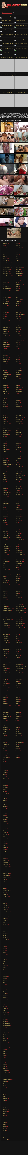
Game (17, 404)
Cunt (4, 655)
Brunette (4, 484)
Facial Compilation (19, 314)
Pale (3, 783)
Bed (3, 415)
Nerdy (4, 735)
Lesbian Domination (20, 608)
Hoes (17, 490)
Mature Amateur (19, 675)
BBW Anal (5, 372)
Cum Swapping (6, 649)
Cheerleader (5, 537)
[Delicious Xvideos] (14, 5)
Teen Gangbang (6, 1075)
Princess (4, 843)
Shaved (4, 944)
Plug (3, 826)
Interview (17, 541)
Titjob (4, 1113)
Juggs (17, 569)
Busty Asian (5, 494)
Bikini (4, 436)
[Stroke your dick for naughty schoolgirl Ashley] (21, 18)
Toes (4, 1117)
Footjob (17, 372)
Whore (17, 727)
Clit (3, 559)
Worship (17, 750)
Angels (4, 310)
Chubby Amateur (6, 546)
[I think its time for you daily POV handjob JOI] (7, 18)
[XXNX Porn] (21, 127)
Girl (16, 430)
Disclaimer (4, 1153)
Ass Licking (5, 353)
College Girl (5, 578)
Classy (4, 556)
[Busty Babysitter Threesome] (21, 100)
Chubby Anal (5, 548)
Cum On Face (5, 640)
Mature (17, 670)
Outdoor (4, 772)
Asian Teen (5, 346)
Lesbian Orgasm (19, 621)
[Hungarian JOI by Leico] (7, 65)
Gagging (17, 402)
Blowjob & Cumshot (7, 464)
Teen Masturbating (6, 1079)
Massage (17, 660)
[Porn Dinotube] (21, 180)
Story (4, 1017)
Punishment (5, 853)
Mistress (4, 695)
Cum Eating (5, 627)
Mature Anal (18, 677)
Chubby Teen (5, 550)
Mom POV (5, 707)
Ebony (17, 265)
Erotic (17, 286)
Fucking (17, 389)
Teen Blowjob (5, 1072)
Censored (5, 531)
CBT (3, 505)
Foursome (18, 374)
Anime (4, 314)
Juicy (17, 572)
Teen (4, 1068)
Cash (4, 522)
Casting (4, 524)
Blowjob (4, 462)
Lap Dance (18, 591)
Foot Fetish (18, 368)
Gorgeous (18, 447)
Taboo (4, 1055)
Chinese (4, 539)
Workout (17, 748)
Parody (4, 789)
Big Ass (4, 421)
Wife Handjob (18, 735)
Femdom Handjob (19, 338)
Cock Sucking (5, 574)
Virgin (17, 703)
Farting (17, 320)
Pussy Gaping (5, 864)
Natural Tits (5, 729)
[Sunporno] (14, 233)
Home (17, 492)
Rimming (4, 894)
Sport (4, 1006)
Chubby (4, 544)
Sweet (4, 1049)
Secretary (4, 926)
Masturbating (18, 664)
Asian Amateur (6, 327)
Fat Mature (18, 327)
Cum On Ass (5, 638)
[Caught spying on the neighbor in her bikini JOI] (7, 100)
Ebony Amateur (19, 267)
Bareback (4, 402)
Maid (17, 653)
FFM (16, 305)
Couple (4, 599)
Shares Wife (5, 939)
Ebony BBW (18, 271)
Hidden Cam (18, 484)
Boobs (4, 468)
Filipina (17, 346)
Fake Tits (17, 316)
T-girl (4, 1053)
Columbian (5, 582)
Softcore (4, 989)
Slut (3, 974)
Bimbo (4, 438)
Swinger (4, 1051)
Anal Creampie (6, 290)
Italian (17, 544)
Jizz (16, 567)
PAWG (4, 774)
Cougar (4, 597)
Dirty (3, 677)
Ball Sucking (5, 395)
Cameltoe (5, 511)
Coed (4, 576)
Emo (16, 282)
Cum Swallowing (6, 647)
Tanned (4, 1059)
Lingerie (17, 629)
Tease (4, 1066)
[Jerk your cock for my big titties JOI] (21, 36)
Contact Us (23, 1153)
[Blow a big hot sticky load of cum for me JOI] (21, 65)
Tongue (4, 1122)
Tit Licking (5, 1111)
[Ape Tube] (7, 180)
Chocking (4, 541)
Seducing (4, 929)
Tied (3, 1094)
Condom (4, 587)
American (4, 282)
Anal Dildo (5, 295)
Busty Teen (5, 499)
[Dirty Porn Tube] (7, 148)
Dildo (4, 670)
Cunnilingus (5, 653)
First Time (17, 353)
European (18, 292)
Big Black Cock (6, 423)
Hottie (17, 507)
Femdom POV (18, 340)
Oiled (4, 750)
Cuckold (4, 617)
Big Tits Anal (5, 434)
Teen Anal (5, 1070)
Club (4, 567)
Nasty (4, 725)
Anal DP (4, 292)
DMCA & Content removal (16, 1153)
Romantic (4, 901)
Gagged (17, 400)
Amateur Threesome (7, 275)
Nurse (4, 742)
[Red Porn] (7, 137)
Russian (4, 909)
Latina (17, 595)
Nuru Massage (6, 744)
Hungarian (18, 518)
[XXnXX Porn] (21, 158)
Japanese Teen (19, 561)
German (17, 411)
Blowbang (5, 460)
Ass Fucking (5, 350)
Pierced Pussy (5, 810)
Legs (17, 599)
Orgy (4, 768)
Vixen (17, 705)
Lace (17, 587)
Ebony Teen (18, 277)
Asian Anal (5, 329)
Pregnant (4, 838)
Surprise (4, 1044)
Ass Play (4, 355)
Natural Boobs (5, 727)
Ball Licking (5, 393)
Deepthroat (5, 668)
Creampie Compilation (7, 608)
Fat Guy (17, 325)
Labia (17, 584)
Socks (4, 984)
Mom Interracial (6, 705)
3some (4, 247)
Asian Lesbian (5, 340)
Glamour (17, 436)
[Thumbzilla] (7, 169)
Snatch (4, 982)
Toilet (4, 1120)
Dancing (4, 664)
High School (18, 488)
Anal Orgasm (5, 303)
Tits (3, 1115)
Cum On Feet (5, 642)
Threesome (5, 1090)
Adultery (4, 254)
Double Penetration (19, 252)
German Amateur (19, 413)
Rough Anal (5, 905)
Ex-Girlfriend (18, 295)
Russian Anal (5, 914)
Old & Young (5, 753)
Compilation (5, 584)
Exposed (17, 301)
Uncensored (5, 1139)
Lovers (17, 634)
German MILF (18, 419)
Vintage (17, 701)
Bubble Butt (5, 486)
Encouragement (19, 284)
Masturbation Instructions (21, 666)
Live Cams (18, 632)
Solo (3, 991)
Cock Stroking (5, 572)
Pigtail (4, 815)
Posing (4, 836)
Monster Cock (5, 712)
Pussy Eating (5, 862)
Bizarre (4, 445)
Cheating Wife (5, 535)
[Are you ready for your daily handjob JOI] (21, 31)
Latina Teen (18, 597)
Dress (17, 256)
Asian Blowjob (5, 333)
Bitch (4, 443)
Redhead (4, 883)
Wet (16, 720)
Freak (17, 376)
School (4, 922)
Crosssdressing (6, 612)
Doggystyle (5, 683)
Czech (4, 660)
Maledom (17, 655)
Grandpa (17, 453)
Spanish (4, 997)
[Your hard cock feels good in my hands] (21, 27)
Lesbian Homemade (20, 612)
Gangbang (18, 406)
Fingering (17, 350)
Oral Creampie (6, 763)
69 (3, 250)
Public (4, 849)
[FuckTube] (7, 127)
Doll (3, 685)
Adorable (4, 252)
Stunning (4, 1040)
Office (4, 748)
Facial (17, 312)
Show (4, 952)
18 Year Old (5, 243)
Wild (16, 744)
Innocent (17, 529)
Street (4, 1027)
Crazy (4, 604)
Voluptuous (18, 707)
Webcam (17, 716)
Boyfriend (4, 477)
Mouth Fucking (6, 716)
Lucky (17, 636)
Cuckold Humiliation (7, 619)
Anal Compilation (6, 288)
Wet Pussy (18, 722)
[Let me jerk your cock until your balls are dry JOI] (21, 54)
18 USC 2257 (9, 1153)
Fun (16, 393)
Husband (17, 520)
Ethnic (17, 290)
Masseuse (18, 662)
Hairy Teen (18, 471)
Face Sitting (18, 310)
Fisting (17, 359)
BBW (4, 370)
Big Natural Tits (6, 430)
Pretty (4, 841)
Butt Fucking (5, 503)
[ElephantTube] (21, 190)
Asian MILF (5, 342)
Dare (4, 666)
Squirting (4, 1012)
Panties (4, 785)
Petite (4, 804)
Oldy (3, 759)
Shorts (4, 950)
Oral (3, 761)
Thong (4, 1087)
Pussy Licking (5, 866)
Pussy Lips (5, 868)
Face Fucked (18, 307)
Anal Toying (5, 307)
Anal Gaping (5, 301)
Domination (5, 687)
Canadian (5, 516)
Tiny (3, 1102)
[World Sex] (7, 158)
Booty (4, 473)
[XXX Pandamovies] (7, 211)
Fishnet (17, 357)
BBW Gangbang (6, 374)
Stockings (5, 1014)
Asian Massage (6, 344)
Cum (4, 621)
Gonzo (17, 445)
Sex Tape (4, 935)
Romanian (5, 899)
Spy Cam (4, 1008)
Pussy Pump (5, 871)
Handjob (17, 473)
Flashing (17, 363)
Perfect (4, 800)
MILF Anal (18, 642)
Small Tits (5, 976)
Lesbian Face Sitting (20, 610)
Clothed (4, 565)
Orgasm (4, 765)
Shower (4, 954)
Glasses (17, 438)
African (4, 256)
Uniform (17, 692)
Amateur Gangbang (7, 265)
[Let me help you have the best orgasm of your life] (7, 45)
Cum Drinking (5, 625)
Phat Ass (4, 806)
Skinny (4, 961)
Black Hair (5, 453)
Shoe (4, 946)
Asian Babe (5, 331)
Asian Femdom (6, 335)
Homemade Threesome (20, 496)
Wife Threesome (19, 742)
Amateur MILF (5, 271)
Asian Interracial (6, 338)
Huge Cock (18, 514)
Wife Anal (17, 731)
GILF (16, 398)
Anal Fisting (5, 299)
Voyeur (17, 710)
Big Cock (4, 428)
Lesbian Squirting (19, 623)
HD (16, 462)
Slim (3, 969)
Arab (4, 318)
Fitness (17, 361)
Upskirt (17, 697)
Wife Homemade (19, 738)
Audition (4, 363)
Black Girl (4, 451)
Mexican (17, 685)
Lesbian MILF (18, 617)
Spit (3, 1004)
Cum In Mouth (5, 632)
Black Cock (5, 449)
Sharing (4, 941)
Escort (17, 288)
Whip (17, 725)
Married (17, 657)
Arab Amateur (5, 320)
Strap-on (4, 1021)
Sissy (4, 959)
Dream (17, 254)
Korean (17, 582)
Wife (16, 729)
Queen (4, 879)
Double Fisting (18, 250)
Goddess (17, 443)
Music (4, 722)
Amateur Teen (5, 273)
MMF (17, 651)
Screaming (5, 924)
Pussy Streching (6, 875)
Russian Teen (5, 916)
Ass (3, 348)
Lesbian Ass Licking (20, 606)
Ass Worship (5, 359)
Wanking (17, 712)
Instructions (18, 533)
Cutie (4, 657)
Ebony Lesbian (19, 273)
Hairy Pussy (18, 468)
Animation (5, 312)
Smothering (5, 980)
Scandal (4, 920)
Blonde (4, 458)
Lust (16, 638)
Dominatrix (5, 690)
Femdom (17, 335)
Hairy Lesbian (18, 466)
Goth (16, 449)
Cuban (4, 614)
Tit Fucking (5, 1109)
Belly (4, 419)
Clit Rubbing (5, 561)
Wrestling (17, 753)
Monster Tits (5, 714)
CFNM (4, 509)
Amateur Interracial (6, 267)
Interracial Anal (19, 539)
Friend (17, 385)
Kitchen (17, 578)
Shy (3, 956)
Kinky (17, 574)
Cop (3, 589)
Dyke (17, 262)
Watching (17, 714)
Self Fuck (4, 931)
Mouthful (4, 718)
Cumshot (4, 651)
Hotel (17, 505)
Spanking (4, 999)
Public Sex (5, 851)
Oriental (4, 770)
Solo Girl (4, 993)
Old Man (4, 755)
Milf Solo (17, 687)
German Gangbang (19, 417)
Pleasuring (5, 823)
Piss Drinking (5, 817)
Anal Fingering (6, 297)
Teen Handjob (5, 1077)
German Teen (18, 423)
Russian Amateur (6, 911)
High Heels (18, 486)
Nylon (4, 746)
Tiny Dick (4, 1105)
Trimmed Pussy (6, 1132)
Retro (4, 888)
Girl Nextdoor (18, 432)
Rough (4, 903)
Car (3, 518)
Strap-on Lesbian (6, 1025)
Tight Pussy (5, 1098)
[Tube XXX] (21, 148)
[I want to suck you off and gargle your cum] (21, 50)
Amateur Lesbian (6, 269)
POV (3, 776)
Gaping (17, 408)
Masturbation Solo (19, 668)
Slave (4, 967)
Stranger (4, 1019)
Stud (3, 1036)
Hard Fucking (18, 477)
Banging (4, 398)
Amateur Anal (5, 260)
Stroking (4, 1034)
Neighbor (4, 733)
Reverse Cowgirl (6, 890)
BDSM (4, 380)
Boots (4, 471)
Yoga (17, 755)
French (17, 378)
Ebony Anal (18, 269)
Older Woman (5, 757)
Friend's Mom (18, 387)
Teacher (4, 1064)
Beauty (4, 413)
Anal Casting (5, 286)
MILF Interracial (19, 647)
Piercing (4, 813)
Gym (16, 460)
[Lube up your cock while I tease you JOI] (7, 40)
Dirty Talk (4, 679)
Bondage (4, 466)
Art (3, 323)
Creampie (5, 606)
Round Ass (5, 907)
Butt (3, 501)
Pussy (4, 858)
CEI (3, 507)
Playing (4, 821)
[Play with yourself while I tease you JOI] (21, 45)
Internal (17, 535)
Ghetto (17, 428)
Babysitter (5, 385)
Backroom (5, 387)
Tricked (4, 1130)
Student (4, 1038)
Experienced (18, 299)
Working (17, 746)
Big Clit (4, 426)
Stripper (4, 1029)
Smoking (4, 978)
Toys (3, 1128)
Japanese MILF (19, 559)
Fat (16, 323)
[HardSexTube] (7, 201)
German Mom (18, 421)
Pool (3, 830)
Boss (4, 475)
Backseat (4, 389)
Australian (5, 365)
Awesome (5, 368)
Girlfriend (17, 434)
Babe (4, 383)
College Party (5, 580)
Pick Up (4, 808)
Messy (17, 681)
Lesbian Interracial (19, 614)
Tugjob (4, 1135)
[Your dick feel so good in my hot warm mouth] (21, 40)
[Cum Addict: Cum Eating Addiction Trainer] (7, 82)
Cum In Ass (5, 629)
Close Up (4, 563)
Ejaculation (18, 280)
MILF (17, 640)
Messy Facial (18, 683)
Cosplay (4, 591)
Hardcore (17, 479)
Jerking (17, 565)
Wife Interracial (19, 740)
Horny (17, 501)
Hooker (17, 499)
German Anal (18, 415)
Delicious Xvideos (7, 13)
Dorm (17, 243)
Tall (3, 1057)
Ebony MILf (18, 275)
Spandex (4, 995)
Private (4, 845)
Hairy (17, 464)
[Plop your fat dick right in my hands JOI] (7, 27)
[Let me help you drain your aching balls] (7, 31)
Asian (4, 325)
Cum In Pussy (5, 634)
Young (17, 757)
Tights (4, 1100)
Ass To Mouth (5, 357)
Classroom (5, 554)
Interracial (18, 537)
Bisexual (4, 441)
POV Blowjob (5, 780)
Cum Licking (5, 636)
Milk (16, 690)
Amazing (4, 280)
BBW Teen (5, 376)
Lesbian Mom (18, 619)
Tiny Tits (4, 1107)
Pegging (4, 798)
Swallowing (5, 1047)
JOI (16, 548)
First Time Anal (19, 355)
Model (4, 699)
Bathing (4, 406)
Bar (3, 400)
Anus (4, 316)
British (4, 481)
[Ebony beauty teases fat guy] (7, 50)
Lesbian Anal (18, 604)
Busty (4, 490)
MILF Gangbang (19, 644)
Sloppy (4, 971)
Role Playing (5, 896)
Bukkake (4, 488)
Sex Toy (4, 937)
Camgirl (4, 514)
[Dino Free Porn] (7, 190)
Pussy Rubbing (6, 873)
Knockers (17, 580)
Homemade (18, 494)
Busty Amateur (5, 492)
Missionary (5, 692)
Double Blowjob (19, 247)
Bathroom (5, 408)
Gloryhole (17, 441)
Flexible (17, 365)
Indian (17, 526)
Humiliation (18, 516)
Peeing (4, 795)
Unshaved (18, 695)
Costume (4, 593)
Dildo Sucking (5, 675)
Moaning (4, 697)
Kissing (17, 576)
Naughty (4, 731)
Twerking (4, 1137)
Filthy (17, 348)
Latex (17, 593)
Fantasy (17, 318)
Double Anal (18, 245)
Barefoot (4, 404)
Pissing (4, 819)
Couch (4, 595)
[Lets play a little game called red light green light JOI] (21, 22)
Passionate (5, 793)
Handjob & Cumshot (20, 475)
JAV (16, 546)
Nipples (4, 738)
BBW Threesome (6, 378)
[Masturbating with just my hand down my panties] (7, 54)
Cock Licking (5, 569)
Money (4, 710)
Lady (17, 589)
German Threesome (20, 426)
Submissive (5, 1042)
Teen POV (5, 1081)
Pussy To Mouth (6, 877)
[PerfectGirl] (21, 211)
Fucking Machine (19, 391)
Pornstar (4, 832)
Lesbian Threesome (20, 627)
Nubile (4, 740)
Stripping (4, 1032)
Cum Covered (5, 623)
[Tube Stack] (21, 222)
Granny (17, 456)
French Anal (18, 383)
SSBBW (4, 918)
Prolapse (4, 847)
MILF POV (18, 649)
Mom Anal (5, 703)
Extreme (17, 303)
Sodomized (5, 987)
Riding (4, 892)
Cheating (4, 533)
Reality (4, 881)
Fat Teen (17, 329)
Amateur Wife (5, 277)
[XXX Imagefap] (21, 201)
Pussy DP (5, 860)
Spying (4, 1010)
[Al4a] (21, 137)
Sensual (4, 933)
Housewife (18, 509)
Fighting (17, 344)
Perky (4, 802)
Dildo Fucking (5, 672)
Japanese (18, 550)
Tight (4, 1096)
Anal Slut (4, 305)
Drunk (17, 258)
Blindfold (4, 456)
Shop (4, 948)
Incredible (18, 524)
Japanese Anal (19, 552)
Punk (4, 856)
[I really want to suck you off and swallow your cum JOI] (7, 36)
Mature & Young (19, 672)
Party (4, 791)
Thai (3, 1083)
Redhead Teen (6, 886)
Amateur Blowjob (6, 262)
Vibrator (17, 699)
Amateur (4, 258)
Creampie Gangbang (7, 610)
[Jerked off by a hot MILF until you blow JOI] (7, 22)
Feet (16, 331)
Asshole (4, 361)
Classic (4, 552)
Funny (17, 395)
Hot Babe (17, 503)
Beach (4, 411)
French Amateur (19, 380)
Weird (17, 718)
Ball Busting (5, 391)
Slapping (4, 965)
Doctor (4, 681)
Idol (16, 522)
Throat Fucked (5, 1092)
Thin (3, 1085)
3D (3, 245)
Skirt (3, 963)
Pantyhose (5, 787)
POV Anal (4, 778)
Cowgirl (4, 602)
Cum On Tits (5, 644)
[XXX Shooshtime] (7, 222)
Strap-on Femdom (6, 1023)
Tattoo (4, 1062)
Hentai (17, 481)
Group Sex (18, 458)
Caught (4, 526)
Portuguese (5, 834)
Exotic (17, 297)
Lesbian (17, 602)
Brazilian (4, 479)
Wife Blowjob (18, 733)
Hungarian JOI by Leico (7, 57)
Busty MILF (5, 496)
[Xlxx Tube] (21, 169)
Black (4, 447)
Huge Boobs (18, 511)
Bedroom (4, 417)
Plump (4, 828)
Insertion (17, 531)
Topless (4, 1126)
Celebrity (4, 529)
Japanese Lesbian (19, 556)
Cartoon (4, 520)
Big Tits (4, 432)
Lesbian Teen (18, 625)
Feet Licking (18, 333)
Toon (4, 1124)
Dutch (17, 260)
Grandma (17, 451)
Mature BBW (18, 679)
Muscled (4, 720)
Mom (4, 701)
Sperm (4, 1002)
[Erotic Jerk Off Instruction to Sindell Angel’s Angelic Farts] (21, 82)
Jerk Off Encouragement (20, 563)
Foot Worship (18, 370)
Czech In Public (6, 662)
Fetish (17, 342)
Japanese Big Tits (19, 554)
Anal (3, 284)
